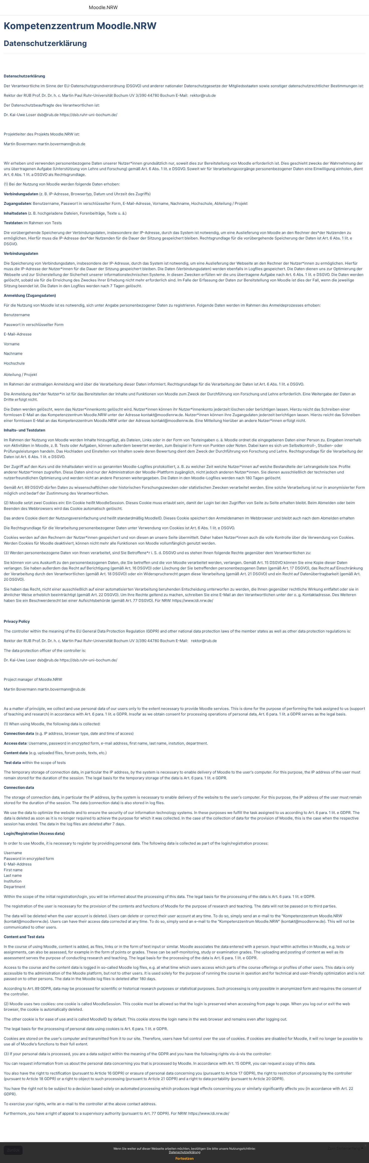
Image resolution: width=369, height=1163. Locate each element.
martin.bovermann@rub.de (61, 143)
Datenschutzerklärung (184, 1152)
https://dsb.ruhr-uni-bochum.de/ (88, 114)
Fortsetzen (184, 1158)
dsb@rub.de (48, 114)
